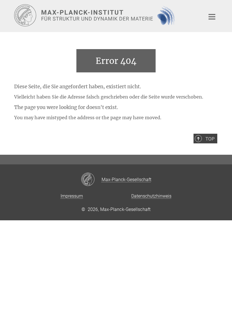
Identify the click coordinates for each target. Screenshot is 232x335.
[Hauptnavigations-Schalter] (212, 16)
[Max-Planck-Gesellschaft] (91, 180)
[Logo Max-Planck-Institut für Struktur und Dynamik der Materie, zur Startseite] (106, 15)
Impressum (72, 196)
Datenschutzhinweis (151, 196)
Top (209, 139)
